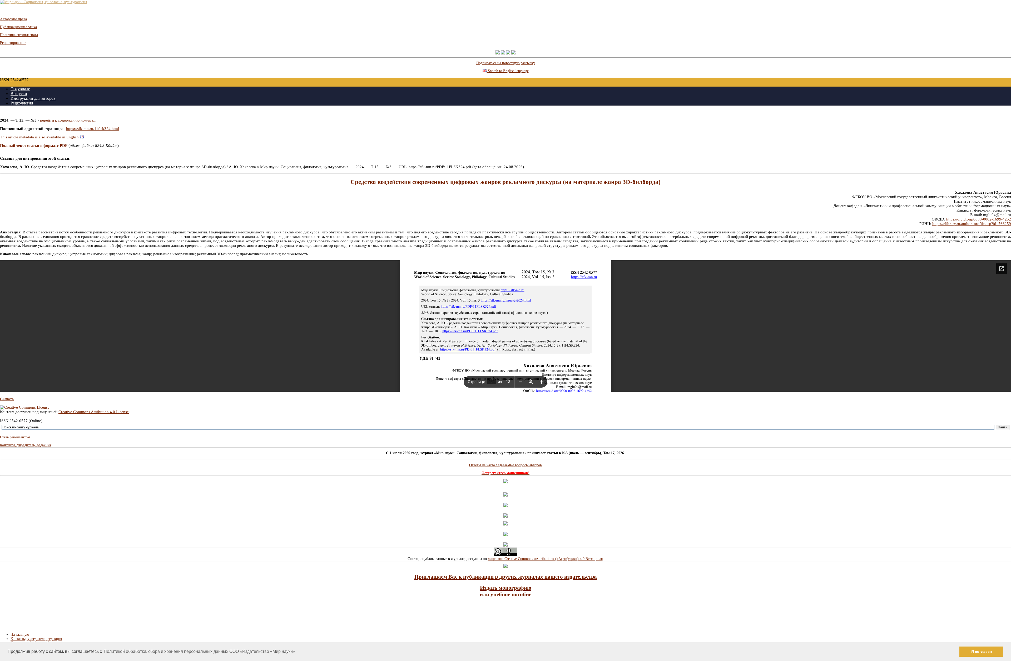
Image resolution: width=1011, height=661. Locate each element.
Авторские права (13, 19)
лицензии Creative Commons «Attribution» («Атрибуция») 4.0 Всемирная (545, 559)
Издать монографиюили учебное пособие (505, 591)
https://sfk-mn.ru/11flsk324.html (92, 129)
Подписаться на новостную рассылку (505, 63)
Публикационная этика (18, 27)
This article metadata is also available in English (40, 137)
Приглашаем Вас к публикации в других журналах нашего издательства (505, 577)
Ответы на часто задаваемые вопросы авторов (505, 465)
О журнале (20, 89)
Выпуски (19, 93)
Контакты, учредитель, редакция (25, 445)
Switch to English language (508, 71)
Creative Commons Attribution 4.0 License (93, 412)
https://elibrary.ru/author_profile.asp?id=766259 (971, 224)
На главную (20, 635)
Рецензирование (13, 43)
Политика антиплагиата (19, 35)
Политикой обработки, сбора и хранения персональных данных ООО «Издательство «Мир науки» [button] (199, 651)
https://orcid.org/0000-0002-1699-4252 (978, 219)
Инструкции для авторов (33, 98)
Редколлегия (22, 103)
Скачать (7, 399)
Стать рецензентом (15, 437)
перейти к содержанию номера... (68, 120)
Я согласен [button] (981, 651)
